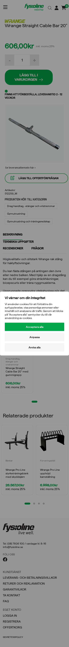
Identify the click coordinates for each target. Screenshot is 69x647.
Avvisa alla (34, 347)
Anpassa (35, 336)
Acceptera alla (34, 326)
